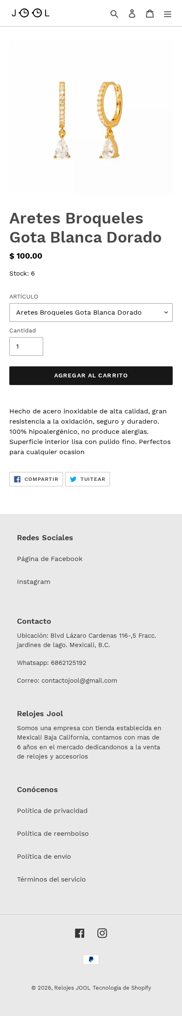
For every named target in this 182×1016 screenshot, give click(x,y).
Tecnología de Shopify (122, 988)
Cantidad (22, 330)
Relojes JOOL (72, 988)
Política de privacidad (52, 811)
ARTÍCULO (23, 296)
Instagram (33, 582)
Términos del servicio (51, 879)
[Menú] (167, 13)
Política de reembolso (53, 833)
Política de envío (44, 856)
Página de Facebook (50, 559)
